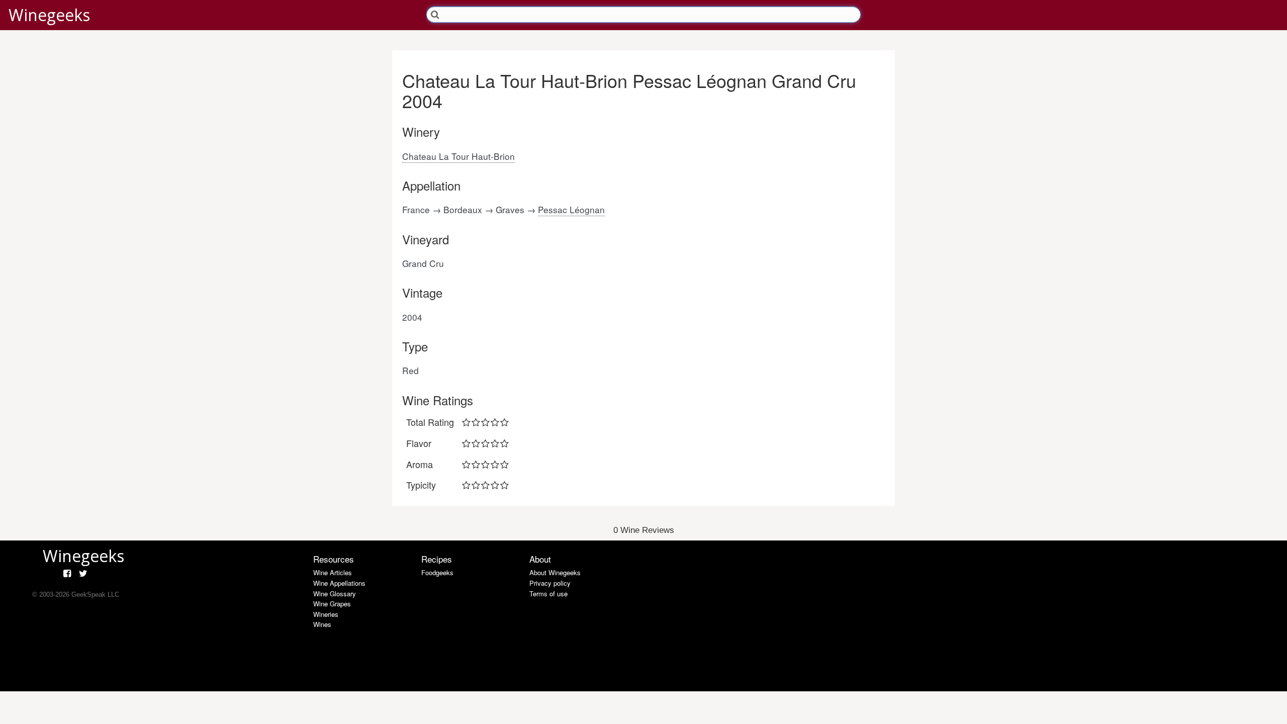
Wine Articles (332, 572)
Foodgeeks (437, 572)
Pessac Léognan (571, 209)
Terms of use (548, 593)
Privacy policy (550, 583)
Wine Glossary (334, 593)
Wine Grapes (332, 603)
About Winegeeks (555, 572)
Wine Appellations (339, 583)
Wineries (325, 614)
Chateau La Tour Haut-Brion (458, 156)
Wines (322, 624)
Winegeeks (49, 15)
